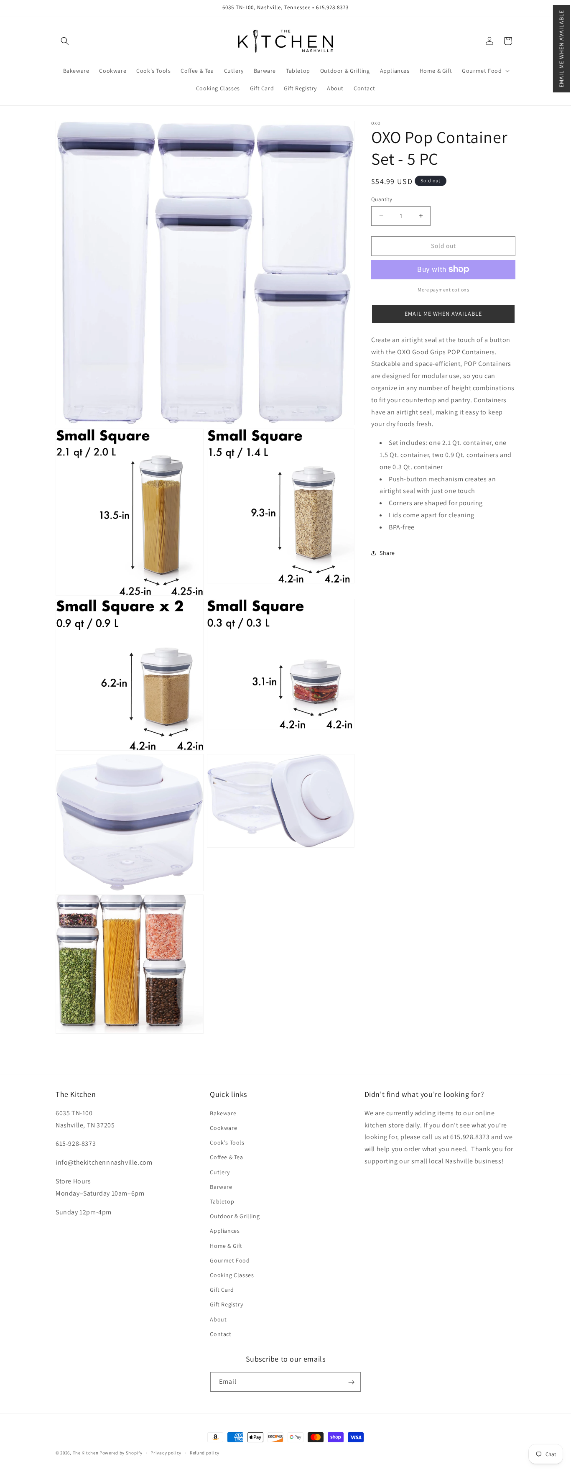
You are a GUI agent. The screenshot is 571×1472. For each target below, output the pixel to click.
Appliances (225, 1231)
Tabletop (222, 1201)
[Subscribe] (351, 1382)
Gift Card (222, 1289)
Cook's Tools (227, 1143)
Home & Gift (226, 1246)
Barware (221, 1187)
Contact (220, 1334)
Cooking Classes (232, 1275)
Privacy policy (165, 1452)
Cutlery (219, 1172)
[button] (561, 48)
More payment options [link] (443, 289)
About (218, 1319)
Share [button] (387, 553)
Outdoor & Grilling (235, 1216)
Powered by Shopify (121, 1453)
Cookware (223, 1128)
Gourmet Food (230, 1260)
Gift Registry (226, 1304)
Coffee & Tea (226, 1157)
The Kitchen (86, 1453)
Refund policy (204, 1452)
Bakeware (223, 1113)
